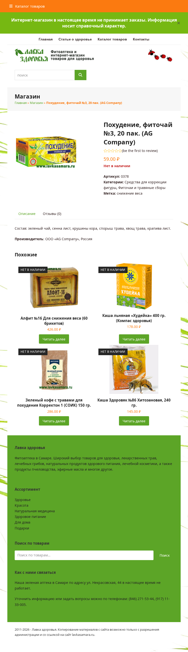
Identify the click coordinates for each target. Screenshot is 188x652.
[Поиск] (80, 75)
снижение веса (129, 193)
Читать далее (54, 339)
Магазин (36, 102)
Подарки (22, 528)
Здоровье (23, 499)
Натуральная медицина (35, 511)
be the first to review (140, 150)
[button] (178, 23)
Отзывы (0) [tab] (52, 213)
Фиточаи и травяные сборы (141, 187)
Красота (21, 505)
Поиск (165, 555)
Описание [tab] (26, 213)
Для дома (22, 522)
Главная (21, 102)
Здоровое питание (30, 516)
